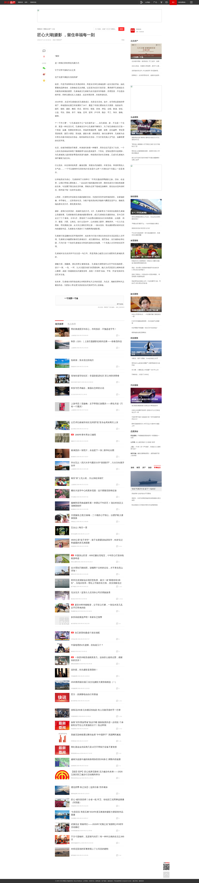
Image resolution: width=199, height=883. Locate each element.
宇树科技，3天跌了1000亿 (140, 374)
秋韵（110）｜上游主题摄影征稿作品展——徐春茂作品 (96, 341)
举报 (122, 40)
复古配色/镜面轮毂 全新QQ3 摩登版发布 (145, 405)
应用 (26, 2)
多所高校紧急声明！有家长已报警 (86, 617)
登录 (173, 2)
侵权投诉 (141, 881)
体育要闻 (134, 241)
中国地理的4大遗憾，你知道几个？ (87, 645)
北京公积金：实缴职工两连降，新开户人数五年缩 (146, 66)
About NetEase (78, 881)
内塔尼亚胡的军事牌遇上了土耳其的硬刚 (89, 849)
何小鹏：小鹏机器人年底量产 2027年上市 (145, 370)
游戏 (132, 467)
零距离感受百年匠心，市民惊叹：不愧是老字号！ (94, 329)
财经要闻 (134, 196)
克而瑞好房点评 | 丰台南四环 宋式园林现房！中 (146, 70)
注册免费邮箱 (181, 2)
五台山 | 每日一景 (79, 527)
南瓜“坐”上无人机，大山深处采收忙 (87, 478)
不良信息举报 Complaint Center (123, 881)
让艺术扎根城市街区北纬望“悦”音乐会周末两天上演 (94, 422)
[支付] (161, 2)
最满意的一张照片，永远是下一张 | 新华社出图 (92, 450)
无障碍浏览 (33, 2)
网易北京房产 (47, 29)
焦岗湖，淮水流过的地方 (82, 360)
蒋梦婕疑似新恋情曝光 (139, 332)
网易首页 (20, 2)
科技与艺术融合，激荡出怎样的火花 (87, 388)
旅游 (150, 467)
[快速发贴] (44, 51)
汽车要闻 (134, 385)
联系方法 (91, 881)
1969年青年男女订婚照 (85, 435)
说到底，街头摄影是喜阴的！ (84, 670)
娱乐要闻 (134, 294)
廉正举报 (135, 881)
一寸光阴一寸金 (71, 298)
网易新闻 (138, 29)
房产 (144, 467)
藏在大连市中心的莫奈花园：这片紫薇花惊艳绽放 (94, 490)
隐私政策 (110, 881)
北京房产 (134, 41)
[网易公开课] (148, 2)
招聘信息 (97, 881)
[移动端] (141, 2)
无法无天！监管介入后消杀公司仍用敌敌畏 (90, 592)
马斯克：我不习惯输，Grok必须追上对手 (145, 358)
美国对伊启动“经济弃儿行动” (141, 228)
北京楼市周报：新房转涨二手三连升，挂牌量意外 (146, 61)
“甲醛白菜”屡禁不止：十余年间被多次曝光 (145, 223)
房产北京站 (120, 304)
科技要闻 (134, 338)
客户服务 (104, 881)
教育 (138, 467)
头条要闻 (134, 117)
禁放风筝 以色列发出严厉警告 (141, 493)
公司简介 (85, 881)
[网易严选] (155, 2)
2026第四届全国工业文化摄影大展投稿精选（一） (94, 682)
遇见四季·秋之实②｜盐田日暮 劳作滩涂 (89, 787)
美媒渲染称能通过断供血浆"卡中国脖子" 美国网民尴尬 (96, 734)
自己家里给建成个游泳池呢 (87, 633)
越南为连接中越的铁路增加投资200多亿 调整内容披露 (96, 759)
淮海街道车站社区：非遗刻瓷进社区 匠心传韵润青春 (95, 376)
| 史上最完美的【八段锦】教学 (143, 442)
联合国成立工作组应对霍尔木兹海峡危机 (145, 505)
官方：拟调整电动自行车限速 (84, 694)
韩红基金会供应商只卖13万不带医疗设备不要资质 (94, 747)
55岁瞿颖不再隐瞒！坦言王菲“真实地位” (145, 328)
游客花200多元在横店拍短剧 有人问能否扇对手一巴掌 (96, 710)
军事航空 (157, 467)
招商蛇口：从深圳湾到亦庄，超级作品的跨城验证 (146, 75)
